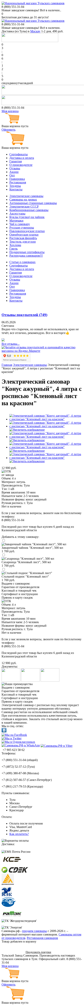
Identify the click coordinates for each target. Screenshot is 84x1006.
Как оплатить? (19, 834)
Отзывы (14, 168)
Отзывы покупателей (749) (24, 315)
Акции (14, 172)
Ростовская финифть (23, 238)
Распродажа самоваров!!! (26, 255)
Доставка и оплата (21, 157)
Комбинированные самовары (28, 210)
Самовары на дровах (23, 199)
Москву (35, 31)
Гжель (13, 248)
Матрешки (16, 220)
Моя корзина (10, 111)
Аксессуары (17, 213)
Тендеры (15, 186)
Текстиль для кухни (22, 241)
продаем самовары (34, 931)
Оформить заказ (12, 952)
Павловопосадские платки (27, 231)
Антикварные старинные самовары (33, 203)
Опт (12, 175)
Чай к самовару (19, 224)
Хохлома (15, 245)
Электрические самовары (26, 196)
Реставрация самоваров (42, 938)
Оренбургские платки (23, 234)
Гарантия (15, 161)
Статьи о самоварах (22, 262)
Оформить (8, 129)
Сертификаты (18, 154)
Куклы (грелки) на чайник (27, 217)
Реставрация (17, 182)
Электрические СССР (24, 206)
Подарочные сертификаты (27, 252)
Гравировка (17, 179)
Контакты (15, 189)
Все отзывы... (11, 343)
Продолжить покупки (38, 952)
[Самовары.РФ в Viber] (56, 746)
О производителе (20, 164)
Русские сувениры (21, 227)
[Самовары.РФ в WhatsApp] (21, 745)
